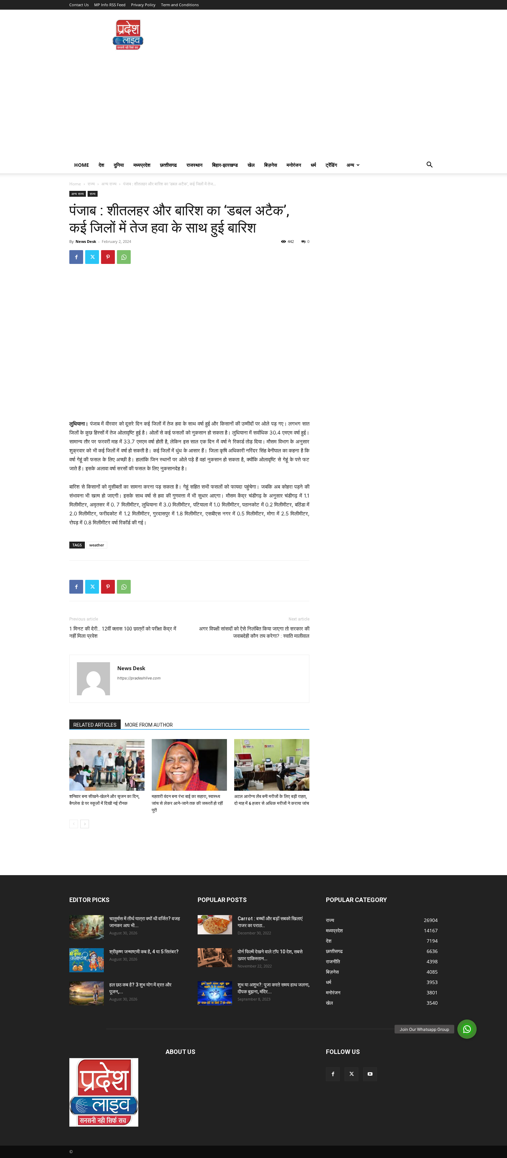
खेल (251, 165)
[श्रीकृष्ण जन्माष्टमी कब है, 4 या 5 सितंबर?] (86, 960)
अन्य (350, 165)
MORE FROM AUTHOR (149, 725)
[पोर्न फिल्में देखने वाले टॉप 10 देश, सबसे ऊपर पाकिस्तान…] (215, 957)
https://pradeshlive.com (139, 678)
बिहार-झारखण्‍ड (225, 165)
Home (81, 165)
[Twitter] (92, 257)
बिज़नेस (270, 165)
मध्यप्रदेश (141, 165)
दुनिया (119, 165)
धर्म (313, 165)
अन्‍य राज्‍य (109, 184)
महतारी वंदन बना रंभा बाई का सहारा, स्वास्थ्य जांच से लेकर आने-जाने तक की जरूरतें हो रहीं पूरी (187, 803)
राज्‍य (91, 184)
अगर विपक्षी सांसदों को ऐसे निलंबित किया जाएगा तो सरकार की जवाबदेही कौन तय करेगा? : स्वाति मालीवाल (254, 632)
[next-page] (84, 824)
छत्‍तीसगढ (168, 165)
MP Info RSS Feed (110, 4)
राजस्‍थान (194, 165)
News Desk (86, 241)
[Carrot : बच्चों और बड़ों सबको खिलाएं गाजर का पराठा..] (215, 924)
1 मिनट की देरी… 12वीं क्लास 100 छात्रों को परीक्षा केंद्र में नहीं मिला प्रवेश (122, 632)
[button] (429, 165)
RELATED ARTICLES (95, 725)
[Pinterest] (108, 257)
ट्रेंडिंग (331, 165)
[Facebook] (76, 257)
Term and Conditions (180, 4)
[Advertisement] (253, 105)
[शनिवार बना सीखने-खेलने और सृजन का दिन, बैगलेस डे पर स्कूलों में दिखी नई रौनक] (107, 765)
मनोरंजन (294, 165)
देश (101, 165)
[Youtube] (370, 1074)
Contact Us (79, 4)
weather (96, 544)
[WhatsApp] (124, 257)
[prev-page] (73, 824)
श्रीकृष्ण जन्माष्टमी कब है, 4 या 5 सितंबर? (144, 951)
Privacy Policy (143, 4)
